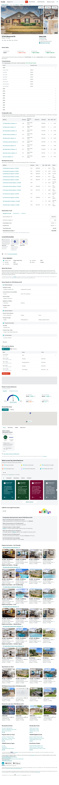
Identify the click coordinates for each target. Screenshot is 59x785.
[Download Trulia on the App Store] (8, 763)
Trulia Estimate (7, 63)
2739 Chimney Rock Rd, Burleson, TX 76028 (12, 182)
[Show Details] (55, 67)
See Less (5, 342)
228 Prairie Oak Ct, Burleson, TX (9, 138)
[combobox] (17, 2)
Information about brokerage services (9, 758)
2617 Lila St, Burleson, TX (8, 156)
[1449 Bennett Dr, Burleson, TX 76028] (49, 632)
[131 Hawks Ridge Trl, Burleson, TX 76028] (50, 710)
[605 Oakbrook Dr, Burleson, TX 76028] (22, 692)
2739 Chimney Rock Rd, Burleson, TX (10, 141)
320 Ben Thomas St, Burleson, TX (10, 134)
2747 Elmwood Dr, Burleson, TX (9, 145)
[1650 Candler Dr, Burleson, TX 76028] (35, 553)
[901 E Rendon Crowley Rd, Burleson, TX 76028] (8, 553)
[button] (26, 2)
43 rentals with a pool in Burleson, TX (11, 606)
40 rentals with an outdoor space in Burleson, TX (13, 646)
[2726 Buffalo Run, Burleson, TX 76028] (8, 710)
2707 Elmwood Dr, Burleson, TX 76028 (11, 197)
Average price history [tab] (13, 390)
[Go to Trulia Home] (3, 1)
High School (22, 427)
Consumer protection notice (19, 758)
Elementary (10, 427)
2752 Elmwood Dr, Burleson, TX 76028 (11, 179)
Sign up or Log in (50, 1)
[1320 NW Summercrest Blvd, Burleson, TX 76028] (22, 573)
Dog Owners (16, 478)
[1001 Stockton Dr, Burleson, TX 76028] (35, 652)
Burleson (17, 4)
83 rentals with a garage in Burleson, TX (11, 567)
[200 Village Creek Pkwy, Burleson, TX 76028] (22, 593)
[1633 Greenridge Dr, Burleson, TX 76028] (35, 573)
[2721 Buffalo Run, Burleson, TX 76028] (36, 710)
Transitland (16, 752)
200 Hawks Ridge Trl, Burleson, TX (10, 130)
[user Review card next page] (57, 490)
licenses (32, 755)
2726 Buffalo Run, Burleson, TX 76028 (11, 173)
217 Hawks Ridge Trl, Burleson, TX (10, 123)
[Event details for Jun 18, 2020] (55, 355)
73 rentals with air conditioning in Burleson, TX (13, 587)
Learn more (45, 456)
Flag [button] (12, 497)
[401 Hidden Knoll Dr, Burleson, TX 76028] (8, 692)
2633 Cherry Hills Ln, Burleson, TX (10, 152)
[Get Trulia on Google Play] (17, 763)
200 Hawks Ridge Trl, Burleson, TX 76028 (11, 201)
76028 (21, 4)
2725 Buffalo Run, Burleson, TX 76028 (11, 168)
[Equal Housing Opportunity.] (15, 775)
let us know (38, 772)
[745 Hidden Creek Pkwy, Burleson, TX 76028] (22, 632)
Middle (16, 427)
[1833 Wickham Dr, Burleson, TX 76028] (22, 652)
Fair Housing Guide (17, 767)
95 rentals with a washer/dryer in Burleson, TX (13, 626)
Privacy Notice (48, 767)
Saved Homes (32, 1)
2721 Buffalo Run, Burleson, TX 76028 (10, 171)
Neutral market (13, 402)
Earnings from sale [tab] (7, 213)
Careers (21, 767)
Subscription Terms (40, 767)
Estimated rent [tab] (16, 213)
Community (8, 478)
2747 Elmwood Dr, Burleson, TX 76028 (11, 193)
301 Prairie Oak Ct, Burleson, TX (9, 127)
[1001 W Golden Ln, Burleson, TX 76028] (8, 573)
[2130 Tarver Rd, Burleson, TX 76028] (36, 692)
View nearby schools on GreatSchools (11, 453)
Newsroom (24, 767)
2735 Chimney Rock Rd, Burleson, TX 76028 (12, 186)
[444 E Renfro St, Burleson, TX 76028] (49, 573)
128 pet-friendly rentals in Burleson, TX (11, 547)
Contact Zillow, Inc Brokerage (7, 760)
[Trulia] (3, 763)
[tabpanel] (29, 224)
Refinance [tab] (23, 213)
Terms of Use (35, 767)
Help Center (24, 775)
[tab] (6, 349)
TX (13, 4)
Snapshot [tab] (5, 391)
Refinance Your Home (45, 42)
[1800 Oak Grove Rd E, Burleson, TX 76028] (49, 553)
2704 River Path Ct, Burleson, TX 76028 (11, 204)
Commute (29, 478)
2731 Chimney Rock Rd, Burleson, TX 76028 (12, 190)
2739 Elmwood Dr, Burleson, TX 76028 (11, 176)
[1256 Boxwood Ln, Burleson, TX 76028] (49, 652)
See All (5, 472)
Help (44, 767)
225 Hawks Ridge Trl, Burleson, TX (10, 149)
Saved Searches (41, 1)
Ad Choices (52, 767)
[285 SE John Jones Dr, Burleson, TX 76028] (22, 553)
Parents (23, 478)
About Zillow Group (10, 767)
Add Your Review (29, 502)
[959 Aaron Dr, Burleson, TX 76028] (50, 692)
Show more (5, 373)
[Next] (56, 556)
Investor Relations (29, 767)
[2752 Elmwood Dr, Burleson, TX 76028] (22, 710)
